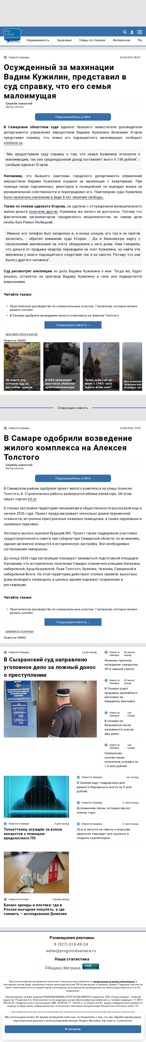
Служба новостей (19, 103)
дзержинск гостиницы (19, 631)
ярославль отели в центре (22, 334)
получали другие (43, 212)
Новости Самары (19, 57)
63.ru (32, 499)
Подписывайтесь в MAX (73, 117)
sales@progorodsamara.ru (71, 951)
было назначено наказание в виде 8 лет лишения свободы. (54, 197)
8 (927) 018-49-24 (71, 944)
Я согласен (73, 1029)
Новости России (19, 899)
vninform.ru (13, 143)
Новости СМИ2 (15, 340)
